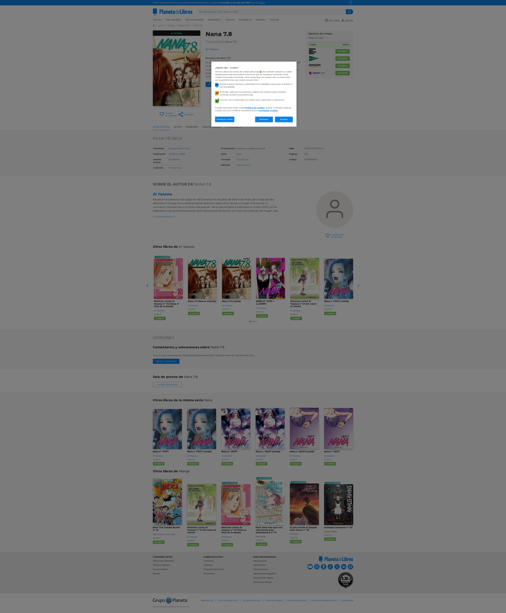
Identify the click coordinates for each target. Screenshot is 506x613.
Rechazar (264, 119)
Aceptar (284, 119)
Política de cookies (255, 108)
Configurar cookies (224, 119)
